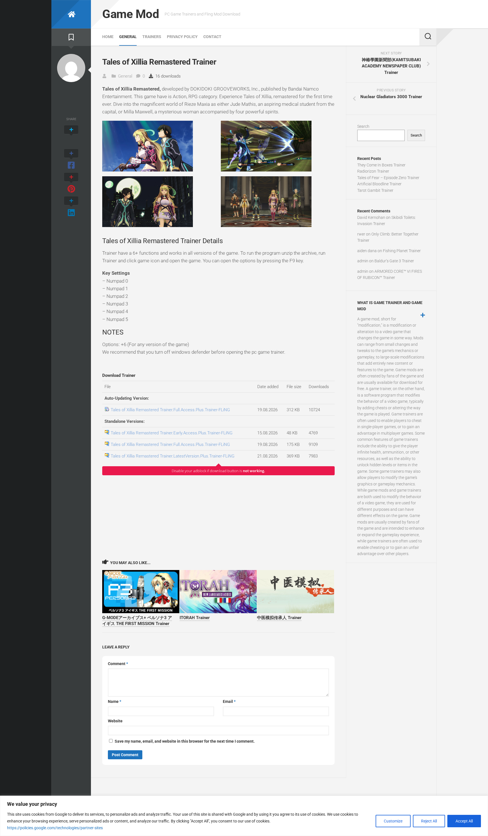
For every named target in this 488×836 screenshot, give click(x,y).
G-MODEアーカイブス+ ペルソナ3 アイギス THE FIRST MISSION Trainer (137, 620)
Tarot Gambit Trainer (375, 190)
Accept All (464, 821)
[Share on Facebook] (71, 159)
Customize (393, 821)
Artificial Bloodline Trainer (379, 184)
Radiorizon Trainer (373, 171)
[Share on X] (71, 136)
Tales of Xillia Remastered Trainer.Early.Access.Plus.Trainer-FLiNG (171, 432)
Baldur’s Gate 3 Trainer (394, 261)
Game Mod (130, 14)
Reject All (429, 821)
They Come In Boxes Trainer (381, 165)
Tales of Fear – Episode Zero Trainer (388, 177)
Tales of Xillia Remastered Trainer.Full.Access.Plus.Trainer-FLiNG (170, 409)
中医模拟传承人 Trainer (279, 617)
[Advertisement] (218, 517)
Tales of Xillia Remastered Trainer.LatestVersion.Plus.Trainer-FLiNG (172, 456)
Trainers (151, 36)
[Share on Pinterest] (71, 183)
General (128, 36)
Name (114, 701)
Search (363, 126)
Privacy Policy (182, 36)
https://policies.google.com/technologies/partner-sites (55, 828)
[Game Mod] (71, 14)
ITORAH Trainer (195, 617)
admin (362, 261)
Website (115, 721)
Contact (212, 36)
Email (229, 701)
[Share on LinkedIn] (71, 207)
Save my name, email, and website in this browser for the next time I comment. (185, 741)
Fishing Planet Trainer (402, 250)
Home (108, 36)
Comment (118, 663)
